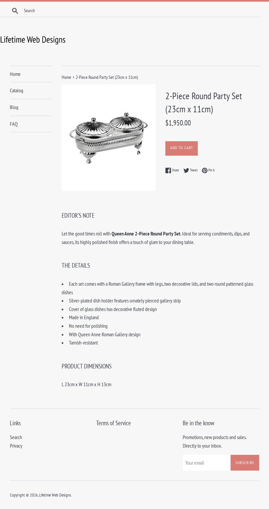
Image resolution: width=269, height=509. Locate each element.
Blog (14, 107)
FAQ (14, 124)
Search (16, 437)
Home (15, 74)
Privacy (16, 445)
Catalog (16, 90)
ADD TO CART (181, 147)
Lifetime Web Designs (55, 495)
